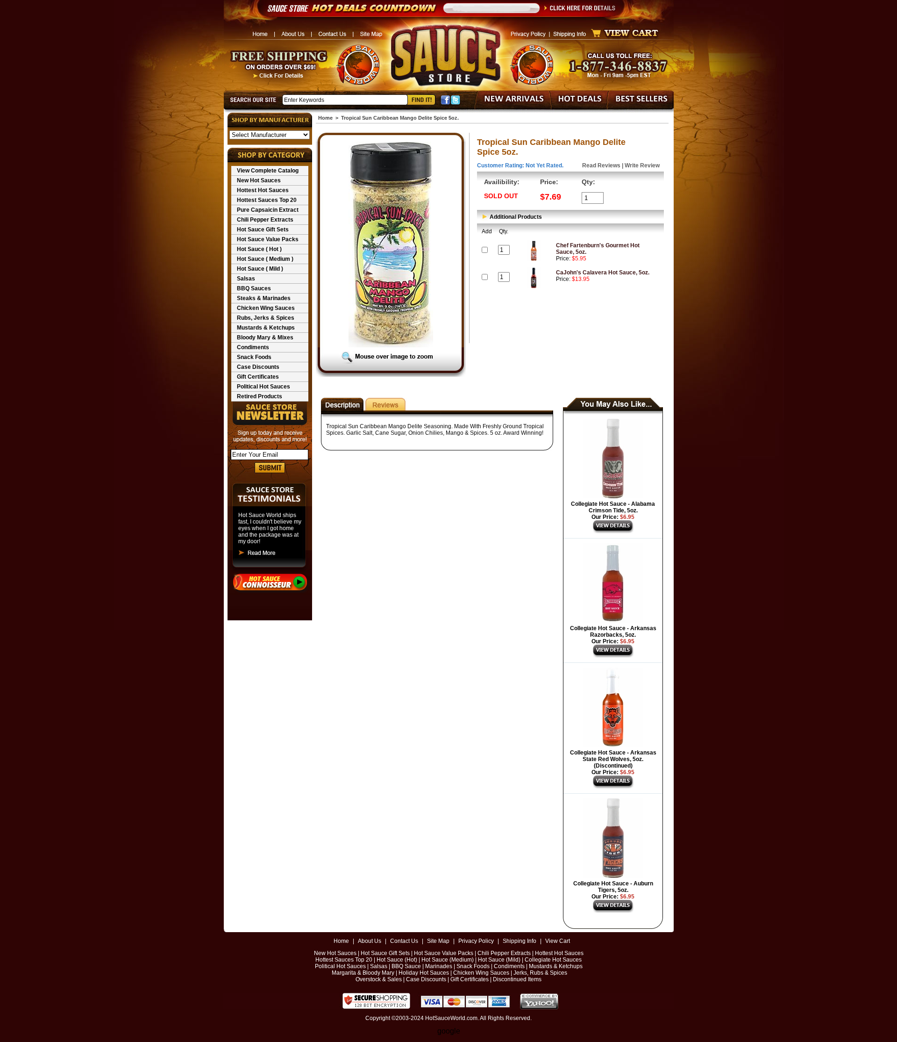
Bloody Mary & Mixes (265, 337)
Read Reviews (601, 165)
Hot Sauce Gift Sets (263, 229)
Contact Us (404, 941)
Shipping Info (519, 941)
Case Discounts (258, 367)
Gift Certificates (258, 377)
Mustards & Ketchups (266, 327)
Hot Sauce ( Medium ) (265, 259)
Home (325, 118)
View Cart (557, 941)
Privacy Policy (476, 941)
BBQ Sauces (254, 288)
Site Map (438, 941)
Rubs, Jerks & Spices (265, 318)
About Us (369, 941)
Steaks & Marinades (264, 298)
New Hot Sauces (259, 180)
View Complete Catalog (268, 170)
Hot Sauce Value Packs (268, 239)
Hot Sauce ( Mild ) (260, 269)
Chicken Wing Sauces (266, 308)
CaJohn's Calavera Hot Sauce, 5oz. (602, 272)
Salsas (246, 278)
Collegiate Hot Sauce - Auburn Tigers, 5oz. (613, 886)
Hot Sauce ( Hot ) (259, 249)
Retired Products (259, 396)
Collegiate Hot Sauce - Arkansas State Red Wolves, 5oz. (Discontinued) (613, 759)
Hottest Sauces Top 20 (267, 200)
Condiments (253, 347)
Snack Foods (254, 357)
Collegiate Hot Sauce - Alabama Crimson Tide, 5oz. (613, 507)
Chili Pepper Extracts (265, 219)
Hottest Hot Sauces (263, 190)
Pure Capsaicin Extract (268, 210)
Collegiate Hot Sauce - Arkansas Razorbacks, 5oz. (613, 631)
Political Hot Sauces (263, 386)
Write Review (642, 165)
